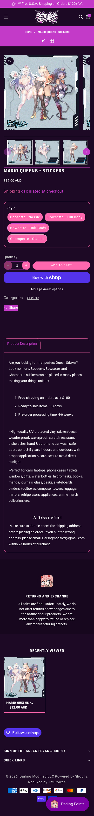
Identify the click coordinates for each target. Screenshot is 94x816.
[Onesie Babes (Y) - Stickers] (43, 40)
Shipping (12, 191)
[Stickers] (52, 40)
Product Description (22, 343)
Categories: (14, 297)
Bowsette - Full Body (66, 218)
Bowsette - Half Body (28, 228)
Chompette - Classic (27, 239)
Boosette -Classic (26, 218)
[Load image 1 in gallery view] (19, 152)
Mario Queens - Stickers (18, 703)
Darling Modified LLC (37, 776)
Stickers (33, 298)
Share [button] (13, 307)
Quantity (10, 257)
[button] (9, 17)
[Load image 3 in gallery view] (75, 152)
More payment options (47, 289)
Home (28, 32)
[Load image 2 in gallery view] (47, 152)
